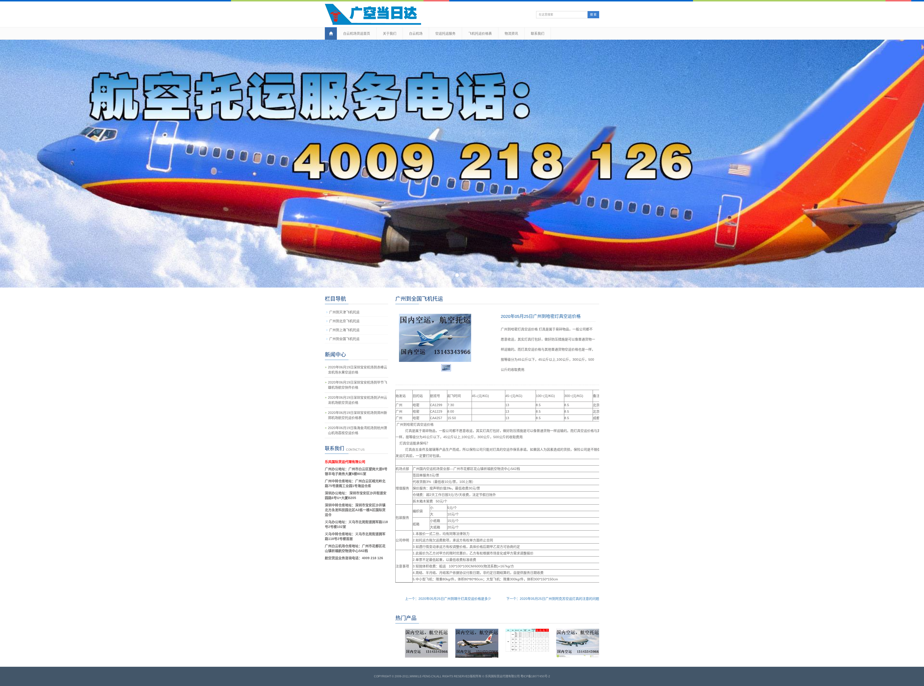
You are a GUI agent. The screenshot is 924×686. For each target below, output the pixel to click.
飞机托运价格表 (480, 33)
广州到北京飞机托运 (344, 321)
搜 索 (593, 14)
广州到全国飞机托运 (344, 339)
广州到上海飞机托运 (344, 330)
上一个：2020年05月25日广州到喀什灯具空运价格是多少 (448, 599)
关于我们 (389, 33)
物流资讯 (511, 33)
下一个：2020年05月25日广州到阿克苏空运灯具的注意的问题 (552, 599)
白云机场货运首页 (356, 33)
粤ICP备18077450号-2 (535, 676)
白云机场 (416, 33)
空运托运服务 (445, 33)
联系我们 (537, 33)
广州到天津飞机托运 (344, 312)
